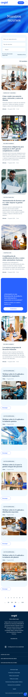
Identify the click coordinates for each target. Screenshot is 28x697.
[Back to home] (4, 2)
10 (8, 602)
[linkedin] (7, 641)
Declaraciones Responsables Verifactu (14, 681)
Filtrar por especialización (10, 39)
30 (15, 602)
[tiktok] (17, 641)
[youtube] (10, 641)
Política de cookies (14, 678)
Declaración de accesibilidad (14, 685)
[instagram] (14, 641)
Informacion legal (14, 669)
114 (22, 602)
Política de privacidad (14, 675)
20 (12, 602)
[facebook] (20, 641)
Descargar (5, 407)
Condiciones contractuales (14, 672)
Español (14, 688)
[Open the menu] (25, 2)
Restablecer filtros (22, 54)
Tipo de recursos (7, 44)
